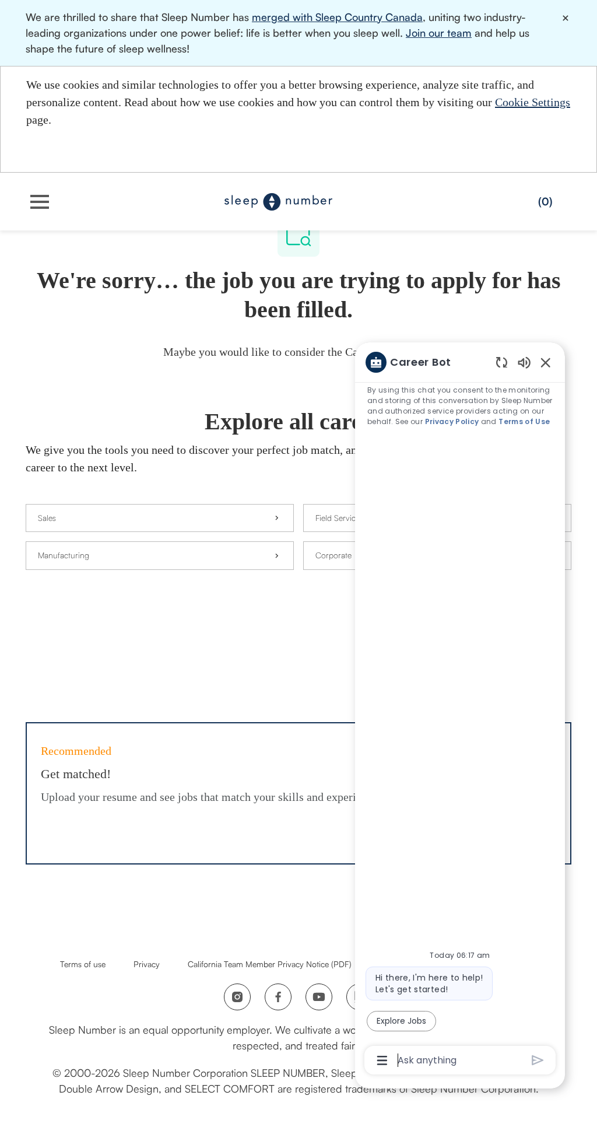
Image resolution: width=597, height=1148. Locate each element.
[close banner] (565, 18)
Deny (407, 152)
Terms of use (83, 964)
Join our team (439, 32)
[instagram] (237, 997)
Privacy (147, 964)
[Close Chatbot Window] (545, 362)
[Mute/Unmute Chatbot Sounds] (524, 362)
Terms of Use (524, 421)
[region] (460, 710)
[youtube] (318, 997)
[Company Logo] (278, 201)
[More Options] (382, 1061)
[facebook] (278, 997)
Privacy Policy (452, 421)
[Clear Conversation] (501, 362)
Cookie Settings (532, 102)
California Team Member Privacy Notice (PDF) (270, 964)
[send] (538, 1060)
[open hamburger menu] (40, 202)
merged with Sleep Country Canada (337, 16)
